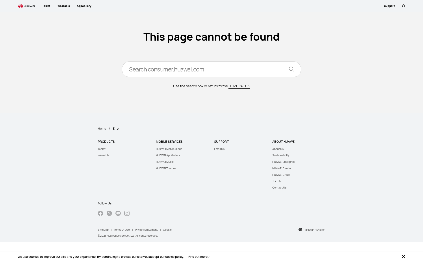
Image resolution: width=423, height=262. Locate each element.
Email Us (219, 149)
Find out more (198, 257)
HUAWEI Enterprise (283, 162)
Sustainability (280, 155)
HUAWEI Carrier (281, 168)
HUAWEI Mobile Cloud (169, 149)
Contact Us (279, 187)
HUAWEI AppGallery (168, 155)
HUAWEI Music (165, 162)
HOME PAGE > (239, 86)
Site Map (103, 230)
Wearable (103, 155)
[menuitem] (124, 149)
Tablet (102, 149)
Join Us (276, 181)
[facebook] (100, 213)
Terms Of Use (122, 230)
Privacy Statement (146, 230)
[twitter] (109, 213)
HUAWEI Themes (166, 168)
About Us (278, 149)
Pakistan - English (314, 230)
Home (102, 128)
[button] (403, 6)
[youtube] (118, 213)
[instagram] (127, 213)
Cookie (167, 230)
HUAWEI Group (281, 175)
